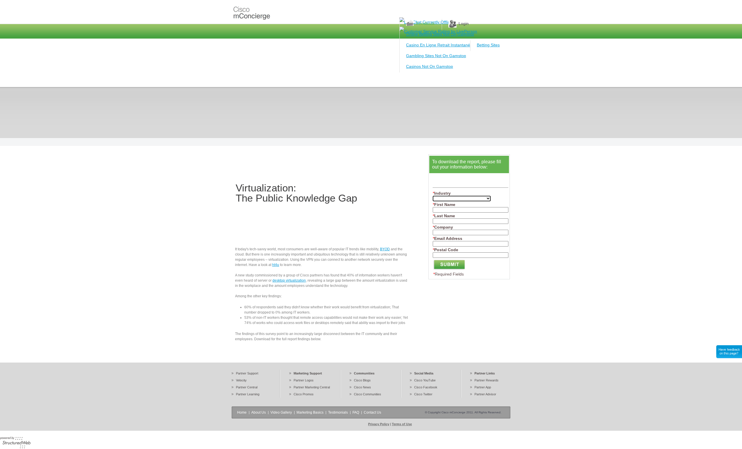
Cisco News (362, 387)
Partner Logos (304, 380)
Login (464, 23)
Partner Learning (247, 394)
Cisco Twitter (423, 394)
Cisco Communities (367, 394)
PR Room (388, 79)
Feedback (425, 23)
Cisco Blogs (362, 380)
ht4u (275, 265)
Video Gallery (314, 79)
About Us (258, 412)
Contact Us (469, 79)
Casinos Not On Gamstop (429, 66)
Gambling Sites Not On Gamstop (436, 55)
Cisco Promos (304, 394)
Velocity (241, 380)
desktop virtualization (289, 280)
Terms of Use (402, 424)
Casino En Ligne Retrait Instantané (438, 45)
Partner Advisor (485, 394)
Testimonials (419, 79)
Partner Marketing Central (312, 387)
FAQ (444, 79)
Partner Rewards (486, 380)
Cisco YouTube (425, 380)
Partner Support (247, 373)
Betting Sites (488, 45)
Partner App (482, 387)
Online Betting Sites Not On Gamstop (440, 34)
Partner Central (246, 387)
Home (241, 79)
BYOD (385, 249)
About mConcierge (274, 79)
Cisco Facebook (425, 387)
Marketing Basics (352, 79)
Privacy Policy (378, 424)
